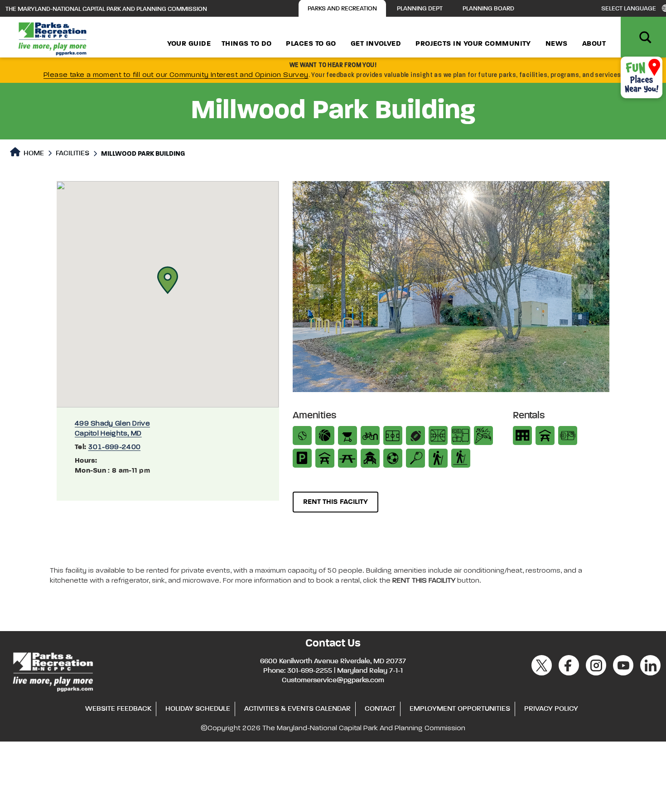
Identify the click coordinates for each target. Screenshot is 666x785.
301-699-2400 (114, 447)
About (594, 44)
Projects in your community (473, 44)
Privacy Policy (551, 709)
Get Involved (376, 44)
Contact (380, 709)
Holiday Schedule (197, 709)
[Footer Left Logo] (52, 671)
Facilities (72, 153)
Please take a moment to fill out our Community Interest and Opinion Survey (176, 75)
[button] (167, 280)
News (556, 44)
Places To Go (311, 44)
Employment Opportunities (460, 709)
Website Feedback (118, 709)
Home (33, 153)
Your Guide (189, 44)
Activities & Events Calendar (297, 709)
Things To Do (246, 44)
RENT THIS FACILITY (335, 502)
